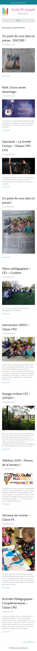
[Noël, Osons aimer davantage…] (18, 108)
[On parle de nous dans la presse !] (18, 232)
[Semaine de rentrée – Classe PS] (18, 549)
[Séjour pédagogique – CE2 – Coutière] (18, 293)
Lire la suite (6, 76)
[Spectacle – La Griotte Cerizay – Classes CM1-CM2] (18, 166)
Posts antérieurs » (29, 642)
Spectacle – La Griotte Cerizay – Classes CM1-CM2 (16, 146)
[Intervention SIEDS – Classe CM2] (18, 349)
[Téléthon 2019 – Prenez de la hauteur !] (18, 479)
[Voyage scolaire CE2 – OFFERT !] (18, 418)
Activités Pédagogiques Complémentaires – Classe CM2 (17, 603)
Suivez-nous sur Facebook (18, 3)
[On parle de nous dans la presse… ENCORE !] (18, 60)
